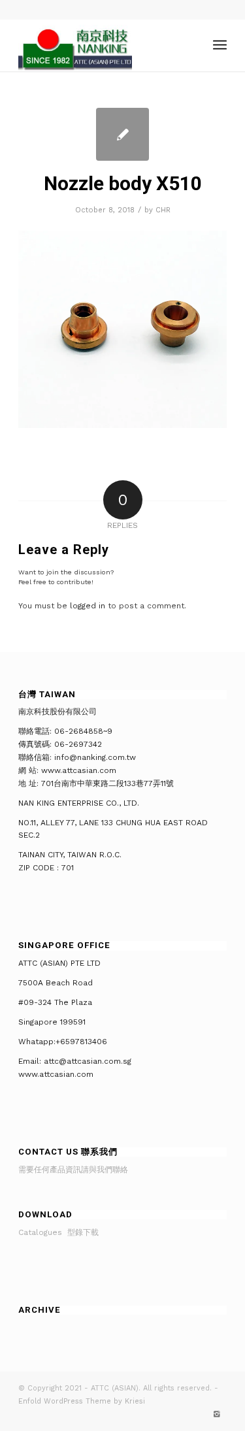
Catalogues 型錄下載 (58, 1232)
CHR (163, 210)
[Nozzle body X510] (122, 134)
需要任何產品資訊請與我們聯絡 (73, 1169)
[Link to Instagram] (217, 1414)
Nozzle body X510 (123, 183)
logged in (87, 605)
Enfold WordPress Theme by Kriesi (81, 1401)
